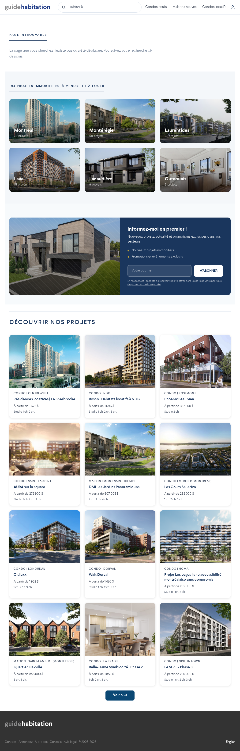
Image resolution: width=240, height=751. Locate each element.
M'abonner (208, 270)
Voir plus (120, 695)
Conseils (56, 742)
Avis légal (70, 742)
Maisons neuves (184, 7)
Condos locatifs (214, 7)
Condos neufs (156, 7)
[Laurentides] (195, 121)
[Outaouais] (195, 170)
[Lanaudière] (120, 170)
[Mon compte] (232, 7)
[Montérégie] (120, 121)
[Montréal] (44, 121)
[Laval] (44, 170)
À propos (41, 742)
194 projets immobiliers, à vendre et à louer (56, 86)
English (230, 742)
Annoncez (26, 742)
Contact (10, 742)
